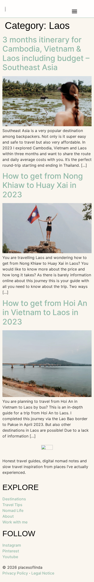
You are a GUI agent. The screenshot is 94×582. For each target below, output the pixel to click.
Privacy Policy (15, 573)
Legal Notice (42, 573)
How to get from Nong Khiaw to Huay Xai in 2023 (42, 185)
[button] (74, 11)
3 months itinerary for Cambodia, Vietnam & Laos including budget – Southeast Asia (45, 53)
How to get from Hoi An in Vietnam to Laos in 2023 (44, 312)
